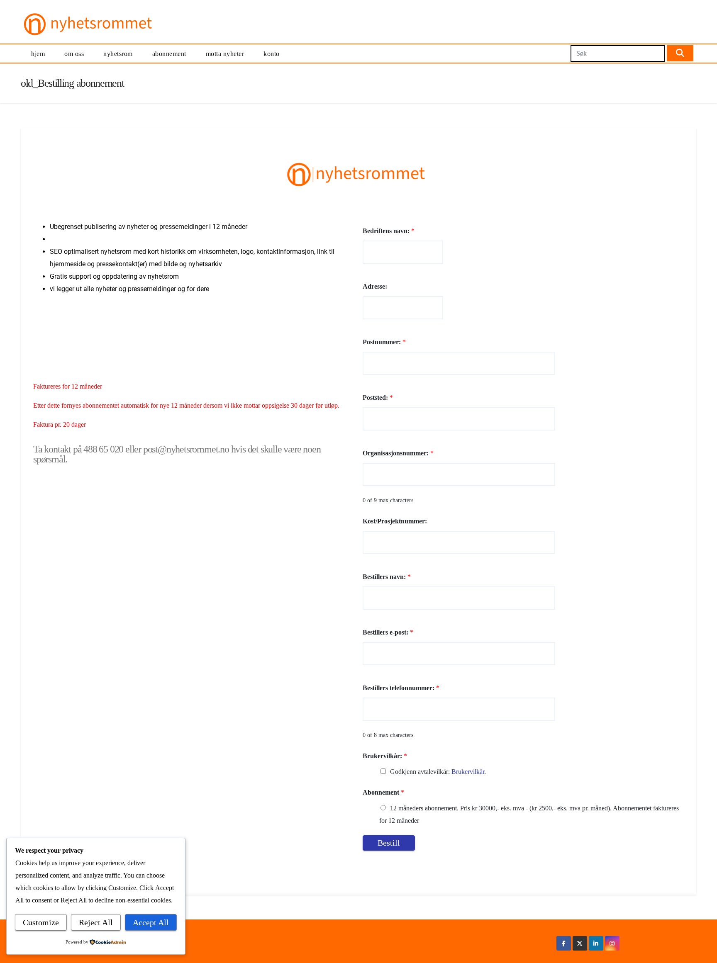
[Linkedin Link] (596, 943)
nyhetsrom (118, 53)
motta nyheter (225, 53)
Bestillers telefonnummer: (401, 687)
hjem (38, 53)
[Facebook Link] (563, 943)
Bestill (389, 842)
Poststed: (378, 397)
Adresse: (375, 286)
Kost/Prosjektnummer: (395, 521)
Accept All (151, 922)
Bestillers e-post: (388, 632)
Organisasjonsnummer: (398, 453)
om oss (74, 53)
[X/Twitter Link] (579, 943)
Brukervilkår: (385, 755)
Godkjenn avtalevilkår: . (438, 771)
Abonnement (383, 792)
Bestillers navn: (387, 576)
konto (271, 53)
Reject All (96, 922)
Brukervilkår (467, 771)
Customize (41, 922)
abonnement (169, 53)
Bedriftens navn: (389, 230)
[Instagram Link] (612, 943)
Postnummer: (384, 341)
